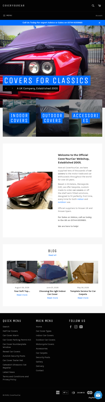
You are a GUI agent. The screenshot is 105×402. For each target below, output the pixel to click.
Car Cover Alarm (11, 335)
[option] (52, 66)
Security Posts (43, 357)
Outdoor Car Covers (45, 339)
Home (39, 326)
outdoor (62, 202)
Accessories (42, 348)
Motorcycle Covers (45, 344)
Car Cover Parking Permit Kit (17, 339)
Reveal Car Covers (11, 351)
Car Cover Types (43, 331)
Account (99, 16)
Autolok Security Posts (14, 356)
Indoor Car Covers (45, 335)
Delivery (40, 366)
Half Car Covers (10, 331)
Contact (40, 370)
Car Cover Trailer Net (13, 360)
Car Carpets (41, 353)
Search (6, 326)
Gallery (39, 361)
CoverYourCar (14, 5)
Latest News (9, 372)
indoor (80, 199)
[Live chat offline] (98, 395)
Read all (52, 255)
